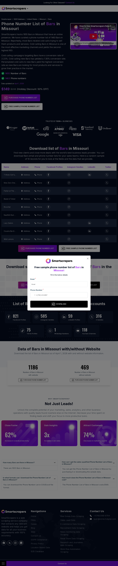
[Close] (87, 258)
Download (61, 304)
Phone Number (37, 290)
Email (33, 279)
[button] (32, 295)
